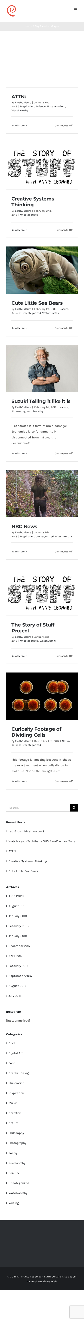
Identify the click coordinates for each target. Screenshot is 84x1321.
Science (41, 106)
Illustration (16, 1083)
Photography (17, 1143)
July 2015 (15, 996)
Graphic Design (19, 1073)
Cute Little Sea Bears (37, 303)
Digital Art (16, 1053)
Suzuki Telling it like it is (41, 401)
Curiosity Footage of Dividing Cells (36, 732)
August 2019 (17, 906)
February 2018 (19, 926)
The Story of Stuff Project (32, 628)
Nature (64, 308)
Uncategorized (56, 106)
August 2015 (17, 986)
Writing (14, 1203)
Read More (18, 125)
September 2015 (20, 976)
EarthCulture (23, 102)
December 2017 (19, 946)
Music (13, 1103)
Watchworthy (19, 110)
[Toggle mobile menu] (76, 8)
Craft (12, 1043)
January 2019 (18, 916)
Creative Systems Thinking (32, 202)
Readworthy (17, 1163)
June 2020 (16, 896)
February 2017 (18, 966)
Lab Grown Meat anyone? (26, 831)
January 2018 (18, 936)
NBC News (24, 526)
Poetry (13, 1153)
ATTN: (18, 96)
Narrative (15, 1113)
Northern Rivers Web (43, 1281)
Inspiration (27, 106)
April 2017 (15, 956)
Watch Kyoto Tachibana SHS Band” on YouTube (42, 841)
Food (12, 1063)
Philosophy (18, 411)
